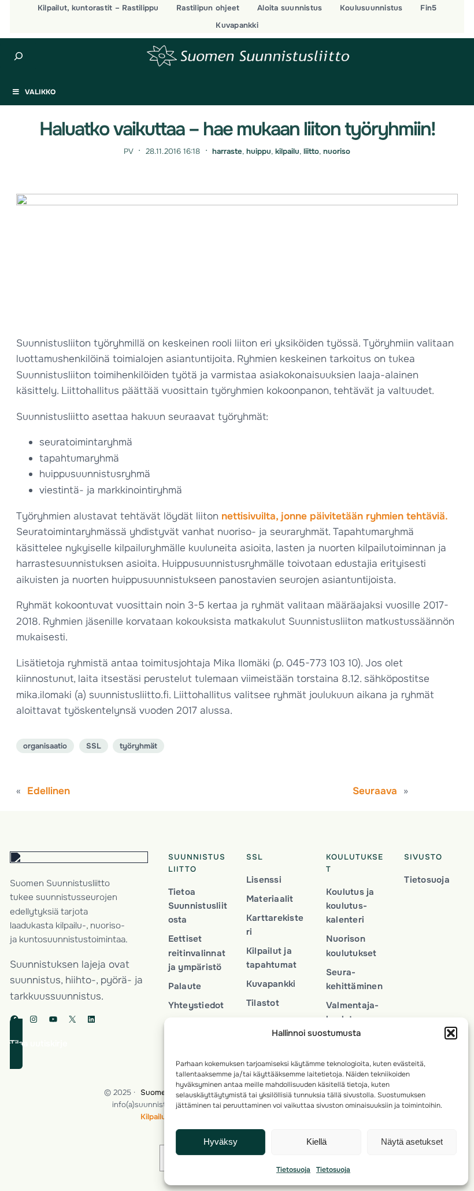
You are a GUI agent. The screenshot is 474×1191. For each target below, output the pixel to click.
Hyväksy (220, 1141)
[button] (451, 1033)
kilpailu (287, 151)
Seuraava (375, 790)
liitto (311, 151)
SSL (93, 746)
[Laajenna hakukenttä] (18, 56)
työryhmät (138, 746)
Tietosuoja (293, 1169)
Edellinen (48, 790)
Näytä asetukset (412, 1141)
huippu (258, 151)
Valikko (40, 92)
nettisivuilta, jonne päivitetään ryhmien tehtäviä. (334, 516)
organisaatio (45, 746)
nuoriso (336, 151)
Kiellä (316, 1141)
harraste (227, 151)
